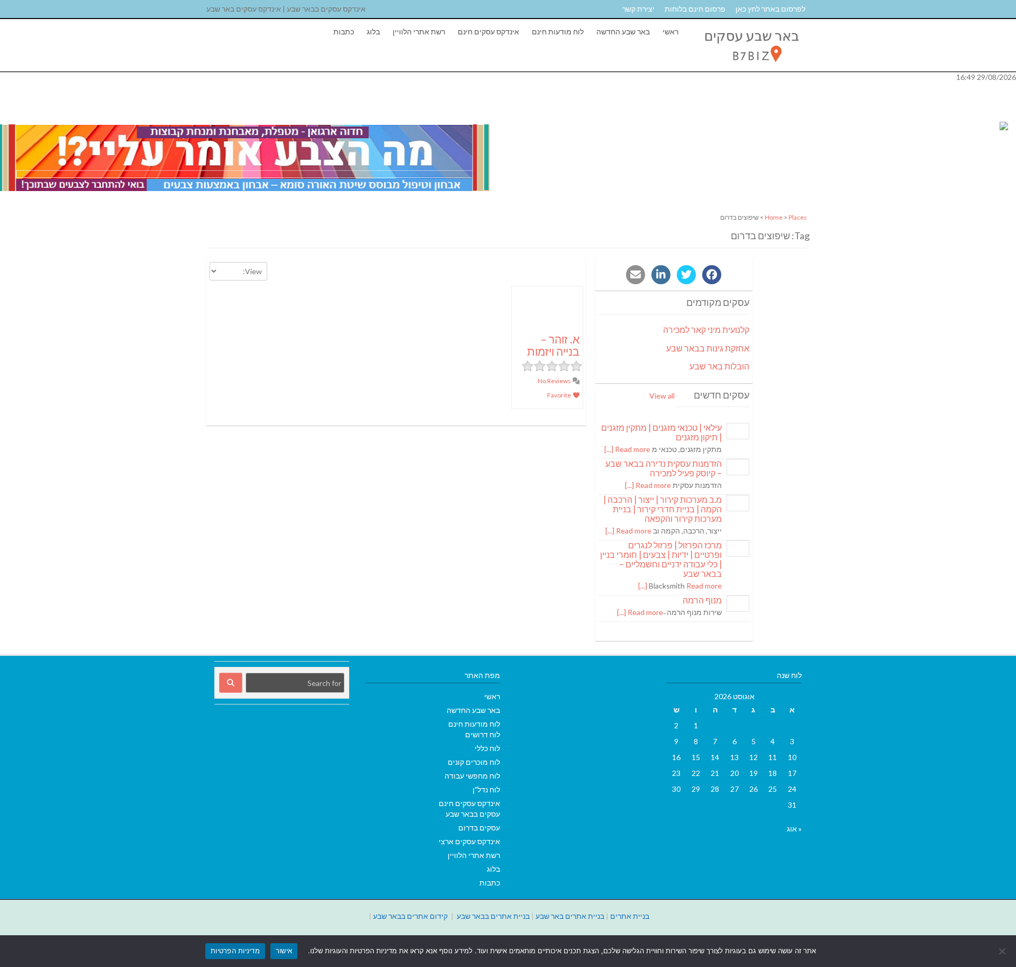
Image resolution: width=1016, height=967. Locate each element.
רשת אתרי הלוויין (419, 31)
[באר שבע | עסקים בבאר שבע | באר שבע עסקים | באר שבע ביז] (750, 65)
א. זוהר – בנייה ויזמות (553, 345)
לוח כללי (487, 748)
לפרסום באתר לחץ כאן (770, 8)
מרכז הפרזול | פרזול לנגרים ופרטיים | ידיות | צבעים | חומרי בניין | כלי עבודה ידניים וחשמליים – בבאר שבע (661, 559)
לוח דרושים (482, 734)
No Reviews (555, 381)
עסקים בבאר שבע (473, 813)
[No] (1002, 951)
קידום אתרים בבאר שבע (410, 915)
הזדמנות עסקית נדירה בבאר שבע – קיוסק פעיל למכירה (663, 468)
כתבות (343, 31)
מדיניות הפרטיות (235, 950)
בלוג (373, 31)
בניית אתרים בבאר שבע (493, 915)
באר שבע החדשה (623, 31)
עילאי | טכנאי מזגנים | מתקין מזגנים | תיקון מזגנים (661, 432)
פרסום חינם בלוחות (695, 8)
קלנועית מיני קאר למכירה (706, 329)
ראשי (670, 31)
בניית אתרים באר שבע (570, 915)
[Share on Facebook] (711, 274)
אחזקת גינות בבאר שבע (707, 348)
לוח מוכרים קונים (474, 761)
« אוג (794, 828)
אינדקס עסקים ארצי (469, 841)
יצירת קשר (638, 8)
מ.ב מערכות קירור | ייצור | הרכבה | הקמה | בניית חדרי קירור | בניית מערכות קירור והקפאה (662, 508)
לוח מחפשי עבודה (472, 775)
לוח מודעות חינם (558, 31)
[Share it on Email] (635, 274)
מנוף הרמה (702, 600)
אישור (284, 950)
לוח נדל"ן (486, 789)
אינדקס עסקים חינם (488, 31)
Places (797, 217)
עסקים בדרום (479, 827)
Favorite (559, 395)
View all (662, 395)
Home (774, 217)
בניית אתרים (629, 915)
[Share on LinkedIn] (660, 274)
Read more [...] (627, 449)
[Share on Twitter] (686, 274)
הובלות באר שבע (719, 366)
